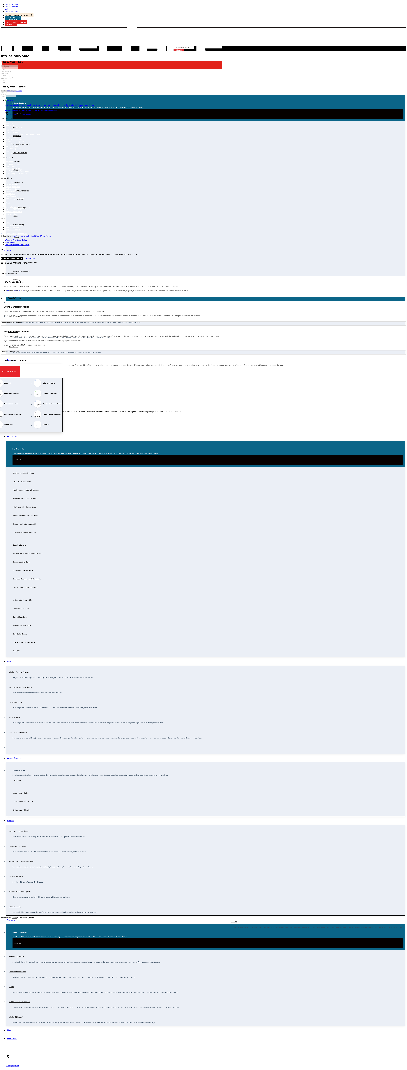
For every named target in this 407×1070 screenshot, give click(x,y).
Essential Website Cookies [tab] (11, 298)
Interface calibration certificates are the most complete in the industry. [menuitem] (37, 693)
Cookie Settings (29, 258)
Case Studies (10, 194)
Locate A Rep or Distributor (16, 173)
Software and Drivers (16, 876)
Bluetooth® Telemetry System (17, 144)
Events (7, 222)
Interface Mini (10, 125)
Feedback (9, 162)
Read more (12, 114)
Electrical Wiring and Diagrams (20, 892)
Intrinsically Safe (11, 146)
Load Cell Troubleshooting (18, 732)
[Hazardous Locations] (9, 68)
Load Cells (9, 123)
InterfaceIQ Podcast (16, 1017)
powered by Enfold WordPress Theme (36, 236)
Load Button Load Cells (14, 127)
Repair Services (14, 717)
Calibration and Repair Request (17, 207)
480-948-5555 (11, 24)
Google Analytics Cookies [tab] (11, 323)
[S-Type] (9, 81)
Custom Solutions (12, 184)
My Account (11, 20)
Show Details (25, 114)
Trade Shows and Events (17, 972)
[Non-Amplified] (9, 72)
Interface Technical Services (19, 672)
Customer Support (12, 164)
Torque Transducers (13, 132)
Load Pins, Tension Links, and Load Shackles (22, 134)
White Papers (13, 347)
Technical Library (15, 907)
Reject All (19, 258)
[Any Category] (9, 66)
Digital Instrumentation (14, 139)
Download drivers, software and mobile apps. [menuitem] (28, 882)
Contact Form (10, 166)
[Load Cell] (8, 93)
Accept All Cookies (8, 258)
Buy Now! (11, 110)
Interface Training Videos (15, 198)
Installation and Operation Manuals (21, 861)
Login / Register (13, 17)
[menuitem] (51, 383)
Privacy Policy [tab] (6, 389)
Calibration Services (16, 702)
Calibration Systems (13, 148)
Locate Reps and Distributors (19, 831)
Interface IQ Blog (12, 227)
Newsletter (9, 225)
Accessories (10, 151)
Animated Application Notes (16, 191)
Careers (11, 987)
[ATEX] (9, 70)
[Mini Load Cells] (9, 79)
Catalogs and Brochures (17, 846)
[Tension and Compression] (9, 77)
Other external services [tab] (10, 351)
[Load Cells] (9, 73)
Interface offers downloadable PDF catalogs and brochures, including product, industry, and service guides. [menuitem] (49, 852)
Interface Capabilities (16, 957)
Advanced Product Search (18, 15)
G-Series (8, 153)
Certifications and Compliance (19, 1002)
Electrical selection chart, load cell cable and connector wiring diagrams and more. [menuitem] (41, 897)
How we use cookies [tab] (9, 273)
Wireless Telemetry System (15, 141)
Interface (15, 236)
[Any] (8, 91)
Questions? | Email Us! (16, 22)
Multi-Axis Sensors (12, 130)
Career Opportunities (13, 169)
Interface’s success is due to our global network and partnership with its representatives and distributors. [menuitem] (49, 837)
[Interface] (113, 80)
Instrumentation (11, 137)
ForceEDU (234, 922)
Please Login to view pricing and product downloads (36, 110)
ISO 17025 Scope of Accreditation (20, 687)
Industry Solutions (12, 187)
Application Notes (12, 189)
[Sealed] (9, 75)
